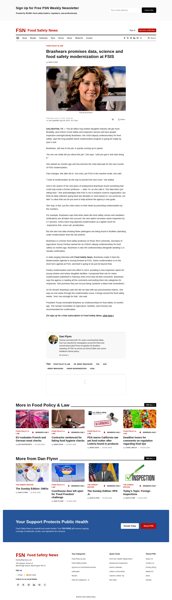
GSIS (105, 364)
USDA (92, 368)
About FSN (148, 526)
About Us (149, 559)
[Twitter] (128, 38)
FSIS (97, 364)
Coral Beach (131, 447)
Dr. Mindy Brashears (83, 364)
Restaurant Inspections (118, 563)
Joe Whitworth (25, 444)
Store (148, 576)
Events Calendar (115, 567)
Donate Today (130, 526)
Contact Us (150, 563)
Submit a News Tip (116, 576)
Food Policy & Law (54, 46)
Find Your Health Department (120, 559)
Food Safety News (88, 597)
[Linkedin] (134, 38)
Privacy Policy (151, 567)
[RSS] (141, 38)
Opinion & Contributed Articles (84, 567)
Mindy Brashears (55, 368)
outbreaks (76, 571)
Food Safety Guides (79, 563)
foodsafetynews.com (24, 560)
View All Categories (79, 580)
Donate (148, 580)
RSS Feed (113, 580)
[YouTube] (138, 38)
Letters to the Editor (117, 571)
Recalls (74, 576)
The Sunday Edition (24, 485)
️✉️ (19, 575)
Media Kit (149, 571)
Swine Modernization (76, 368)
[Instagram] (131, 38)
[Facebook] (124, 38)
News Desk (58, 444)
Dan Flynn (53, 62)
